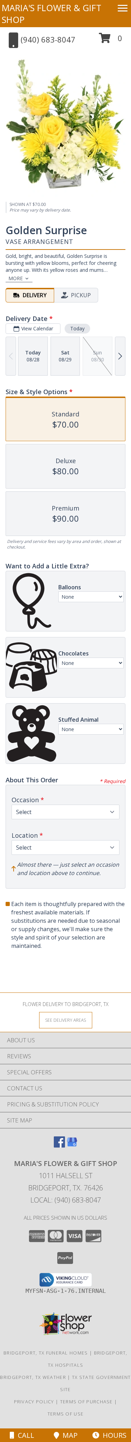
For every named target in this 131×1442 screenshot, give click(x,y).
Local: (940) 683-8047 (65, 1200)
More (15, 278)
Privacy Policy (34, 1401)
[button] (110, 40)
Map (68, 1435)
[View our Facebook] (59, 1145)
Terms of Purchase (86, 1401)
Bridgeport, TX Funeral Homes (45, 1353)
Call (24, 1435)
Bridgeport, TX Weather (33, 1377)
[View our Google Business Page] (72, 1145)
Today (77, 328)
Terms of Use (66, 1414)
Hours (112, 1435)
